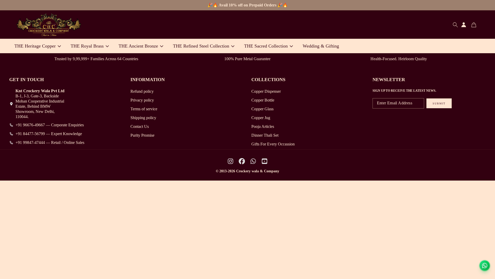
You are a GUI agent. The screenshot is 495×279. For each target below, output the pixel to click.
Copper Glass (262, 109)
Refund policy (142, 91)
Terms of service (143, 109)
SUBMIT (439, 103)
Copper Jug (260, 117)
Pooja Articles (262, 126)
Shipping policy (143, 117)
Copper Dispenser (266, 91)
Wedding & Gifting (321, 46)
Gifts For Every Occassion (273, 144)
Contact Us (139, 126)
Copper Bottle (262, 100)
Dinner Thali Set (264, 135)
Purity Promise (142, 135)
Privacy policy (142, 100)
